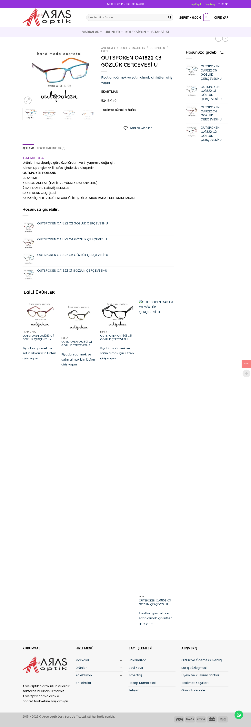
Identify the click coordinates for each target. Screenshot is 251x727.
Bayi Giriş (210, 4)
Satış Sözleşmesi (193, 668)
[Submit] (169, 17)
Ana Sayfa (108, 48)
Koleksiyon (135, 32)
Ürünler (112, 32)
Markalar (90, 32)
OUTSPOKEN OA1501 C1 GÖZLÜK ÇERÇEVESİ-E (76, 343)
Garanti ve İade (193, 690)
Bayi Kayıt (195, 4)
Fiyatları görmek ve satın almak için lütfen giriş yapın (39, 353)
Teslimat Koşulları (194, 683)
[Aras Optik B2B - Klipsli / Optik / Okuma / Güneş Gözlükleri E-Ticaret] (51, 17)
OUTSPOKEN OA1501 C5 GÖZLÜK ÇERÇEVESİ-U (116, 337)
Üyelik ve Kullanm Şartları (200, 675)
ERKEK (105, 51)
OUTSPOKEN (157, 48)
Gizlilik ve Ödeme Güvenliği (201, 660)
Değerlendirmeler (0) (51, 148)
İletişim (133, 690)
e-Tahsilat (160, 32)
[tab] (28, 148)
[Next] (88, 75)
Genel (123, 48)
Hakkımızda (137, 660)
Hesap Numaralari (142, 683)
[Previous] (29, 75)
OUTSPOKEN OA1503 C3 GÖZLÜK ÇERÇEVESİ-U (155, 602)
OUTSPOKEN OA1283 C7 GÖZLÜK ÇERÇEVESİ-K (38, 337)
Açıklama (28, 148)
